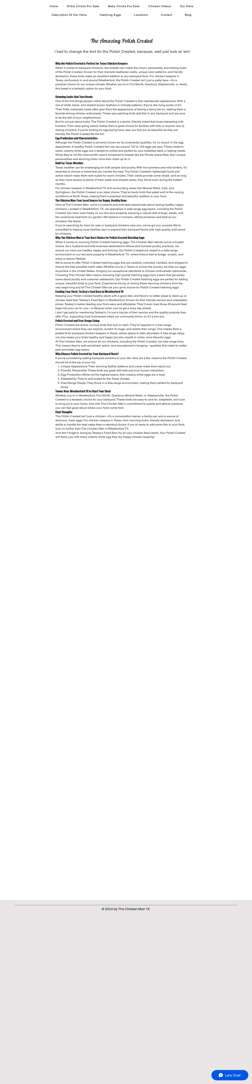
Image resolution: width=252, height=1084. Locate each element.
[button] (186, 6)
